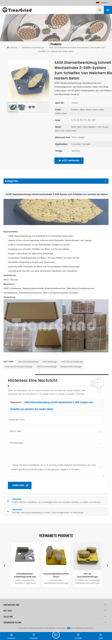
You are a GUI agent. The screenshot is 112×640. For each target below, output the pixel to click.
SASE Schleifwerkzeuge (46, 366)
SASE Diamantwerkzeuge (72, 361)
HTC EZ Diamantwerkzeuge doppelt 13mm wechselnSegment (87, 575)
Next (107, 565)
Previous (4, 565)
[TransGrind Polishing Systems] (24, 9)
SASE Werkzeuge (50, 361)
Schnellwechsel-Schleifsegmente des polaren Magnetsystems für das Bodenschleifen (25, 575)
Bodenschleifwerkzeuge (71, 366)
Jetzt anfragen (70, 160)
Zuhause (13, 47)
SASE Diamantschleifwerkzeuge (19, 366)
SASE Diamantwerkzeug (28, 361)
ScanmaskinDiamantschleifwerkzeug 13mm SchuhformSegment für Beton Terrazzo (56, 575)
